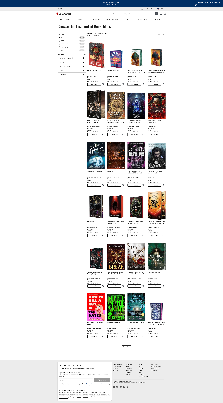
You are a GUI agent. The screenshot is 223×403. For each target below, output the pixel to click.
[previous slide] (2, 3)
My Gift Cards (129, 372)
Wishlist (128, 374)
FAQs (140, 372)
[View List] (163, 34)
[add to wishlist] (103, 84)
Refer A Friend (155, 368)
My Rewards (129, 368)
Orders (140, 366)
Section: (61, 34)
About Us (115, 368)
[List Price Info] (97, 81)
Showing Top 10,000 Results (97, 33)
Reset (84, 54)
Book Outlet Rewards (156, 366)
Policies (115, 381)
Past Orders (129, 370)
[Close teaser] (196, 5)
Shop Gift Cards (155, 370)
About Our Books (117, 366)
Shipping (141, 368)
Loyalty (140, 370)
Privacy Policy (79, 397)
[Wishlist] (161, 14)
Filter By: (61, 54)
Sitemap (128, 381)
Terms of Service (85, 397)
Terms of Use (121, 381)
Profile (127, 366)
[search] (156, 13)
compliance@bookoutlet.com (63, 398)
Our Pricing (115, 370)
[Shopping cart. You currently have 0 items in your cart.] (165, 14)
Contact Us (141, 374)
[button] (72, 37)
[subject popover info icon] (72, 58)
